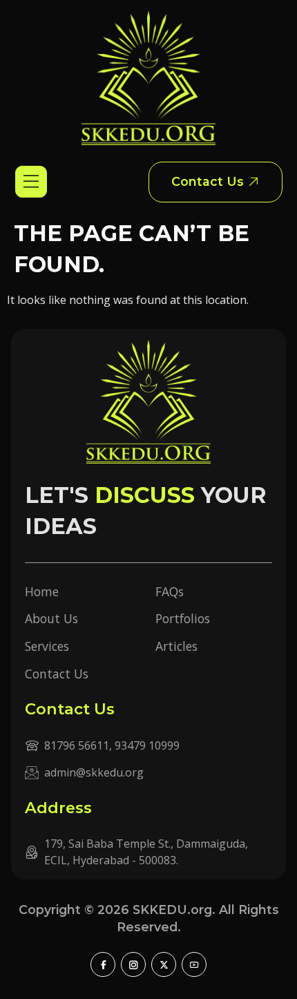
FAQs (169, 591)
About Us (51, 618)
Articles (176, 646)
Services (47, 646)
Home (42, 591)
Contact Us (56, 673)
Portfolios (182, 618)
